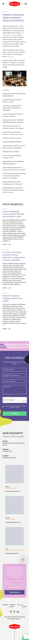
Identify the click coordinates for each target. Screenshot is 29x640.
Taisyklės (5, 605)
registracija (10, 56)
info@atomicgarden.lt (9, 458)
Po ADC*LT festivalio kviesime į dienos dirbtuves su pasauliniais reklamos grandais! (14, 256)
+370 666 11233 (7, 451)
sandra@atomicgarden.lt (12, 522)
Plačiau (5, 244)
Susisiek (14, 413)
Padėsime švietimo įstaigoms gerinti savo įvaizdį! (13, 298)
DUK (19, 605)
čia (20, 619)
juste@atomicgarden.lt (12, 553)
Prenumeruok (14, 592)
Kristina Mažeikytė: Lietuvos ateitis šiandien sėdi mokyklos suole (14, 214)
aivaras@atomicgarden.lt (12, 491)
